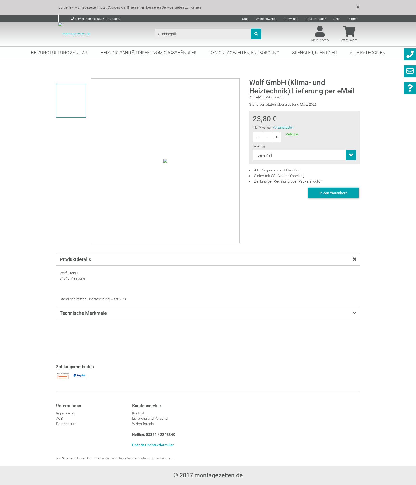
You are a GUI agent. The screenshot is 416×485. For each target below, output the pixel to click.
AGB (59, 418)
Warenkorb (349, 40)
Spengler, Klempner (314, 52)
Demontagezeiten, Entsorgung (244, 52)
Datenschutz (66, 424)
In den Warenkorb (333, 193)
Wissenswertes (266, 18)
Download (291, 18)
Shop (336, 18)
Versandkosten (283, 127)
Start (245, 18)
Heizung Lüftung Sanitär (59, 52)
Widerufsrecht (143, 424)
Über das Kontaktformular (153, 445)
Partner (353, 18)
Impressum (65, 413)
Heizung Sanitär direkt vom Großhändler (148, 52)
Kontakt (138, 413)
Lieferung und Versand (150, 418)
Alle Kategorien (367, 52)
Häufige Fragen (316, 18)
